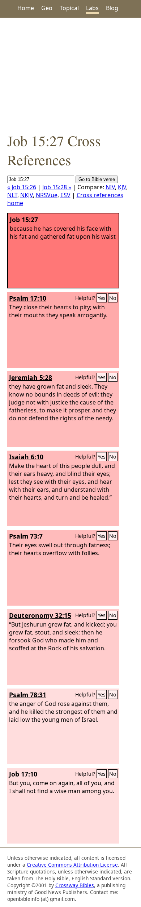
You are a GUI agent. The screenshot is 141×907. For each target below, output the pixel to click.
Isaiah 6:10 (26, 456)
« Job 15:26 (21, 187)
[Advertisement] (70, 74)
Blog (112, 8)
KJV (122, 187)
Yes (102, 298)
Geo (46, 8)
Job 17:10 (23, 774)
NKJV (26, 195)
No (112, 298)
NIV (110, 187)
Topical (69, 8)
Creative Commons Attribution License (72, 864)
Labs (92, 8)
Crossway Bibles (74, 885)
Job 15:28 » (56, 187)
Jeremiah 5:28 (30, 377)
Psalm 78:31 (27, 694)
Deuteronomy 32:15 (40, 615)
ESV (65, 195)
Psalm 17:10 (27, 298)
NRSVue (46, 195)
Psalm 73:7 (26, 536)
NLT (12, 195)
